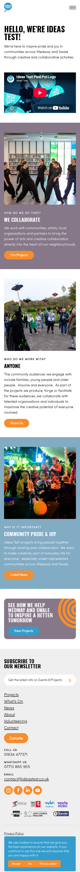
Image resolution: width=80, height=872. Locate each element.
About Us (16, 423)
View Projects (23, 631)
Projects (11, 694)
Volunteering (15, 721)
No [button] (30, 863)
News (9, 707)
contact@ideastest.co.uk (26, 778)
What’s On (13, 701)
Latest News (18, 575)
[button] (72, 7)
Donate (16, 738)
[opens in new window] (8, 793)
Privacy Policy (14, 833)
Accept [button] (16, 863)
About (9, 714)
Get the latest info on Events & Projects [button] (35, 680)
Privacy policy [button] (48, 863)
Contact (11, 727)
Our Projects (19, 255)
